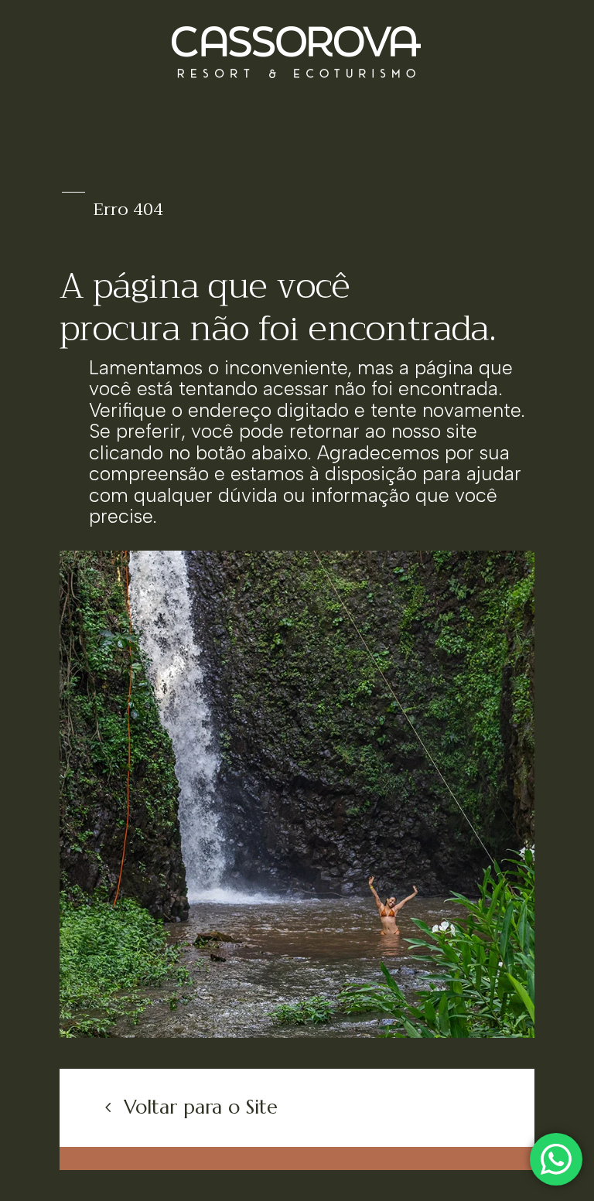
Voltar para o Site (201, 1107)
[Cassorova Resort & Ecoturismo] (297, 1033)
